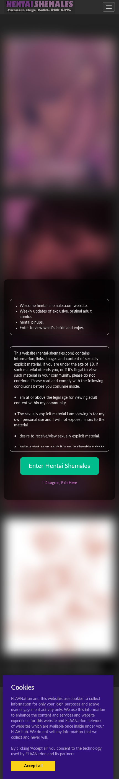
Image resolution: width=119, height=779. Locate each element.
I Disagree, (59, 483)
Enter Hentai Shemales (59, 466)
